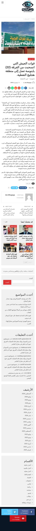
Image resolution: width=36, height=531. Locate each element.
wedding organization (24, 356)
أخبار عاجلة (27, 465)
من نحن (28, 499)
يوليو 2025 (28, 434)
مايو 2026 (28, 403)
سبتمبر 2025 (27, 428)
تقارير (29, 484)
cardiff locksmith (25, 364)
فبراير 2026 (27, 412)
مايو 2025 (28, 440)
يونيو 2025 (28, 437)
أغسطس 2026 (26, 393)
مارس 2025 (27, 447)
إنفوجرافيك (27, 474)
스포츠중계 (27, 373)
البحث (31, 278)
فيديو (29, 493)
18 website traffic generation (21, 339)
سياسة (29, 490)
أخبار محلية (31, 59)
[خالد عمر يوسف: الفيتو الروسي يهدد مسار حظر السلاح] (26, 229)
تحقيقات (28, 481)
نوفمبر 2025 (27, 422)
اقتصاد (29, 477)
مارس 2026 (27, 409)
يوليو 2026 (28, 396)
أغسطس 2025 (26, 431)
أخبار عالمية (27, 468)
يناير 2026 (28, 415)
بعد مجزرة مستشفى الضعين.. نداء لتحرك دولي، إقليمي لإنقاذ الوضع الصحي (17, 375)
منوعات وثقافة (26, 502)
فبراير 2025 (27, 450)
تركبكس (16, 271)
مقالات (29, 496)
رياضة (29, 487)
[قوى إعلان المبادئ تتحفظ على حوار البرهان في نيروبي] (10, 247)
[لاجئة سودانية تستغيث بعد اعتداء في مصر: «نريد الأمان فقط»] (10, 229)
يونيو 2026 (28, 400)
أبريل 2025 (27, 443)
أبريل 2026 (27, 406)
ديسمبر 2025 (27, 418)
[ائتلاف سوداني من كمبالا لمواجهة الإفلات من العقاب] (26, 247)
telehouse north (26, 347)
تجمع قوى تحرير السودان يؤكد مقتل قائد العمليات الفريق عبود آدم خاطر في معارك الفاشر (17, 341)
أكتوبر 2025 (27, 425)
